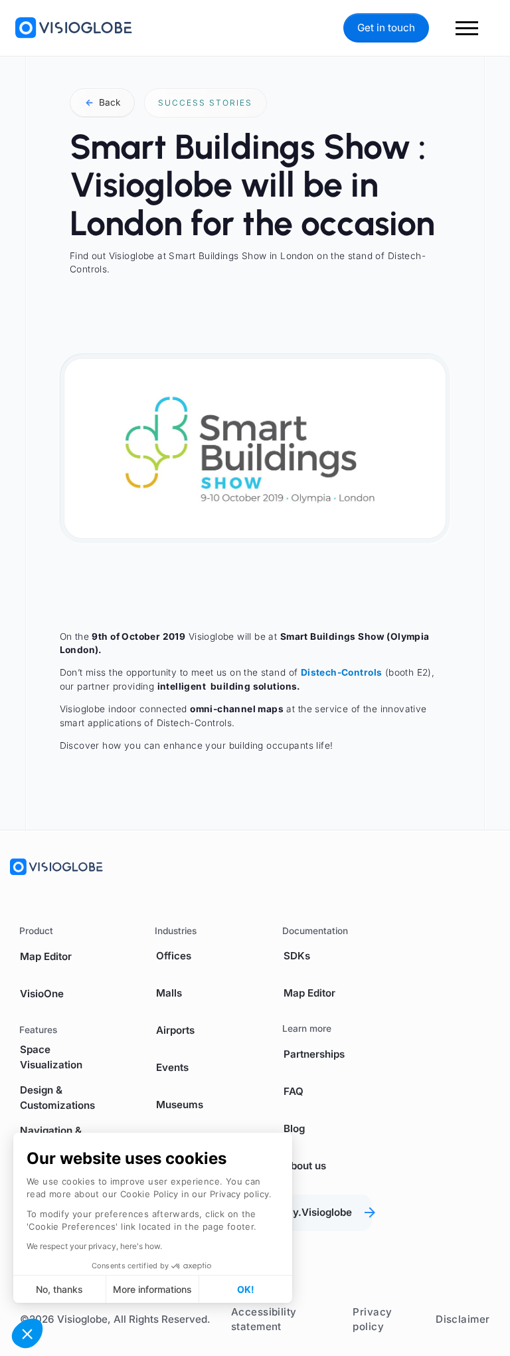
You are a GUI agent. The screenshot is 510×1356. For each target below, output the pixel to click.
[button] (27, 1333)
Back (103, 102)
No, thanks (59, 1289)
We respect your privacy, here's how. (94, 1246)
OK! (245, 1289)
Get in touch (386, 27)
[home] (73, 28)
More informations (152, 1289)
